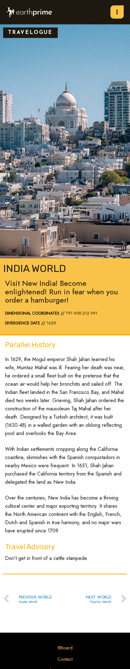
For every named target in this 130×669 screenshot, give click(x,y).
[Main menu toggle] (117, 12)
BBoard (65, 647)
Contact (65, 659)
